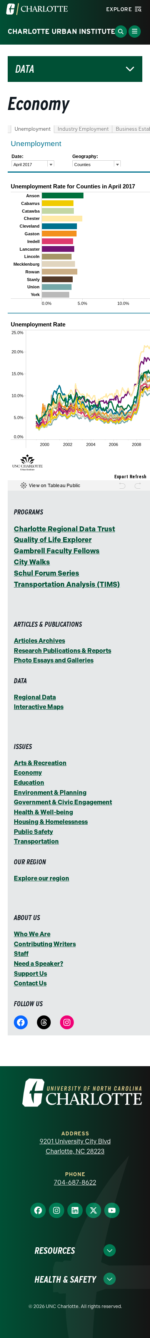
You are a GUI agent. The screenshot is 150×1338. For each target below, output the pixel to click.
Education (29, 782)
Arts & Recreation (40, 763)
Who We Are (32, 934)
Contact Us (30, 983)
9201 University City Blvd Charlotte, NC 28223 (75, 1146)
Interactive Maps (38, 707)
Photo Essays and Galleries (53, 660)
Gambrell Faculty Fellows (57, 551)
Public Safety (33, 831)
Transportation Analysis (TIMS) (67, 584)
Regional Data (35, 697)
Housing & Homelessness (51, 821)
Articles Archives (39, 640)
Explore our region (41, 878)
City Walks (32, 562)
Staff (21, 953)
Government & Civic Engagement (63, 802)
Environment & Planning (50, 792)
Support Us (30, 973)
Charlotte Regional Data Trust (64, 529)
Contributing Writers (45, 944)
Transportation (36, 841)
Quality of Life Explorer (53, 540)
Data (25, 69)
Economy (28, 772)
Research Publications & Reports (62, 650)
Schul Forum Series (46, 573)
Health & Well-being (43, 812)
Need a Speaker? (38, 963)
